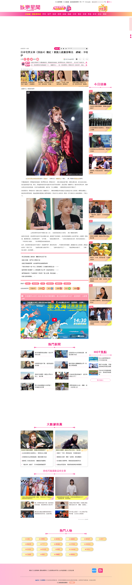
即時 (44, 14)
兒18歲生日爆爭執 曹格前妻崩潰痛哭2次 (69, 460)
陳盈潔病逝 (36, 14)
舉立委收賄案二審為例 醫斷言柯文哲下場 (34, 256)
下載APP (32, 288)
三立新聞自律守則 (53, 570)
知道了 (72, 582)
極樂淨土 (58, 178)
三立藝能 (66, 2)
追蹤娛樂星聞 (74, 2)
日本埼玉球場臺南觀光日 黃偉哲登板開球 (105, 372)
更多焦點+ (100, 380)
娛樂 (28, 48)
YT (83, 2)
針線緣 (28, 14)
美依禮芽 (37, 178)
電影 (79, 14)
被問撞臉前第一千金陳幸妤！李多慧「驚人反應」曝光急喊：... (40, 273)
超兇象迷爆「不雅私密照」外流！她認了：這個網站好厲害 (28, 83)
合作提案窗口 (63, 570)
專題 (89, 14)
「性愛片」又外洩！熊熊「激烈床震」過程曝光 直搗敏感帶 (62, 83)
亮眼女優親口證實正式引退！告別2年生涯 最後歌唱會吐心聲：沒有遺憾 (80, 83)
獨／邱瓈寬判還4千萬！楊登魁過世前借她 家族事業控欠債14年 (44, 504)
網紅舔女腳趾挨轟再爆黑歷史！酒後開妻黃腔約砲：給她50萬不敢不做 (44, 513)
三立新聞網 (58, 2)
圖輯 (105, 14)
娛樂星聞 (23, 48)
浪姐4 (45, 178)
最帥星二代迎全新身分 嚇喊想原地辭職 (34, 460)
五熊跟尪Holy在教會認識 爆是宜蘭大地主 (34, 457)
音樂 (84, 14)
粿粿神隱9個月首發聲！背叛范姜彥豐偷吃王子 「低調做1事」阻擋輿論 (71, 497)
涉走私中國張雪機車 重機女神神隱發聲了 (33, 450)
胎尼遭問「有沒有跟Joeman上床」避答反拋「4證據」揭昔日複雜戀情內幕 (46, 83)
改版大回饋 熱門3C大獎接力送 (31, 260)
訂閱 (40, 288)
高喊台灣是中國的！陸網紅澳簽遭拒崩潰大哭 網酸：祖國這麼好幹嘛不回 (78, 504)
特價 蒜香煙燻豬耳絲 (28, 276)
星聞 (59, 14)
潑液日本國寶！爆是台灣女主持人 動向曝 (68, 450)
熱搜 (54, 14)
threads (88, 2)
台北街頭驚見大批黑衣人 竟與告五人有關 (34, 453)
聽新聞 (56, 48)
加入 (49, 288)
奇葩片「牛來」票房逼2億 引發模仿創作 (69, 453)
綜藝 (64, 14)
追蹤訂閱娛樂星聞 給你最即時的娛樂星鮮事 (35, 263)
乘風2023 (77, 178)
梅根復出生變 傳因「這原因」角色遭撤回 (69, 457)
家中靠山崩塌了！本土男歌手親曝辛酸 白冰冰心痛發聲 (78, 513)
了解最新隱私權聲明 (63, 582)
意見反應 (71, 570)
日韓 (74, 14)
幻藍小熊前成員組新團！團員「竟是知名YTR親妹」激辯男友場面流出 (37, 497)
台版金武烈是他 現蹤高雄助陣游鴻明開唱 (69, 464)
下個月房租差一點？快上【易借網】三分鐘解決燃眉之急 (38, 266)
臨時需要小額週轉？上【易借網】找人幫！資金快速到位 (38, 270)
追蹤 (58, 288)
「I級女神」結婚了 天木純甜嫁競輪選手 (34, 464)
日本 (28, 178)
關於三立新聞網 (34, 570)
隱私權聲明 (43, 570)
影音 (94, 14)
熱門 (49, 14)
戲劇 (69, 14)
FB (81, 2)
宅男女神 (32, 178)
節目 (100, 14)
